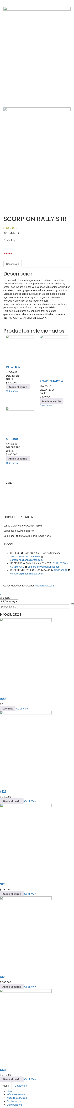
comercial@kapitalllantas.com (26, 559)
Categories (21, 1085)
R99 (3, 699)
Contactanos (14, 1101)
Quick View (12, 391)
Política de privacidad (22, 508)
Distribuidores (14, 1104)
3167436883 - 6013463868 (25, 556)
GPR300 (12, 439)
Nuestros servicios (17, 1097)
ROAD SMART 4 (51, 381)
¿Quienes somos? (17, 1094)
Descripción (12, 264)
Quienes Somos (19, 498)
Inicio (13, 491)
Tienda (14, 494)
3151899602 (61, 570)
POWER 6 (13, 367)
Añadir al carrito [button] (17, 387)
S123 (3, 791)
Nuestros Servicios (20, 501)
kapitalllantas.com (45, 585)
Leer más (7, 708)
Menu (6, 1085)
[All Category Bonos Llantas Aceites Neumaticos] (9, 601)
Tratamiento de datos (22, 505)
